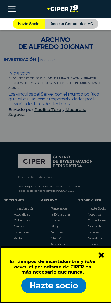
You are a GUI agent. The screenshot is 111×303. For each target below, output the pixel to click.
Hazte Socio (29, 23)
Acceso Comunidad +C (71, 23)
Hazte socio (54, 286)
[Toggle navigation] (11, 9)
